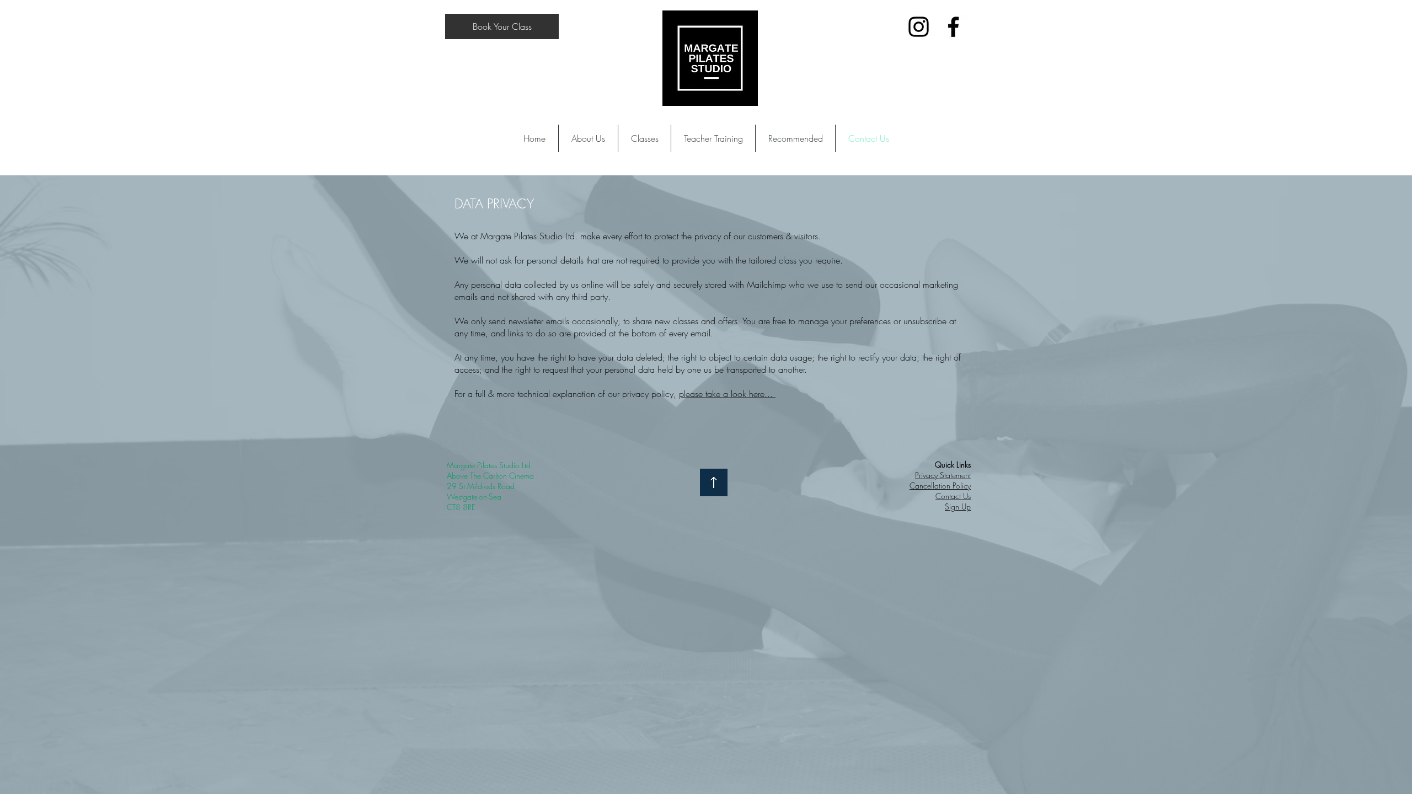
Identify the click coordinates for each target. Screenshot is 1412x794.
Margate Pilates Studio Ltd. (490, 465)
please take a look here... (727, 394)
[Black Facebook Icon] (953, 26)
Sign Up (958, 506)
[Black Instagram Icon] (918, 26)
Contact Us (953, 496)
